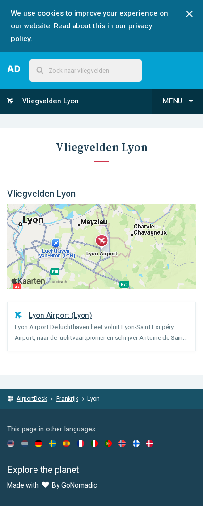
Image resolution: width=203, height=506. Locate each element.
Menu (173, 101)
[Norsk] (122, 443)
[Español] (66, 443)
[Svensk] (52, 443)
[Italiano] (94, 443)
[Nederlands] (24, 443)
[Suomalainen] (136, 443)
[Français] (80, 443)
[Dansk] (149, 443)
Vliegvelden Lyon (49, 101)
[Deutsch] (38, 443)
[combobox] (85, 70)
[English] (10, 443)
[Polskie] (108, 443)
